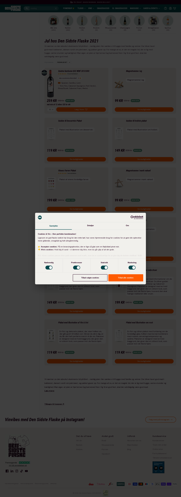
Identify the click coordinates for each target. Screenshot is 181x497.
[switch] (76, 268)
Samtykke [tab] (53, 226)
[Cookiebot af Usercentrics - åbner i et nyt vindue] (132, 217)
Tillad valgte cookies (90, 278)
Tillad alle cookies (125, 278)
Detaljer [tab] (90, 226)
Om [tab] (127, 226)
